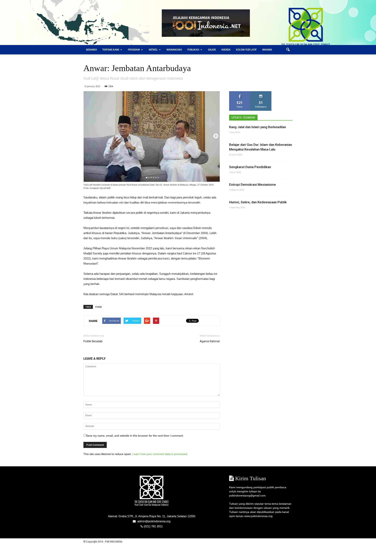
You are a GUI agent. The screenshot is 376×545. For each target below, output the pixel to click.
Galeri (212, 49)
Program (134, 49)
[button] (288, 49)
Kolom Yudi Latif (246, 49)
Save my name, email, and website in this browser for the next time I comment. (135, 435)
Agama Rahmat (210, 341)
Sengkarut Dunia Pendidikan (250, 167)
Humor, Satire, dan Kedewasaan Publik (258, 202)
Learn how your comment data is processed (160, 454)
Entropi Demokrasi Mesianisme (252, 184)
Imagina (267, 49)
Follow (261, 92)
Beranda (91, 49)
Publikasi (193, 49)
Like (240, 92)
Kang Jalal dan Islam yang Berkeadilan (257, 127)
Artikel (153, 49)
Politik (98, 306)
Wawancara (174, 49)
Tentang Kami (110, 49)
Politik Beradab (92, 341)
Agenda (225, 49)
